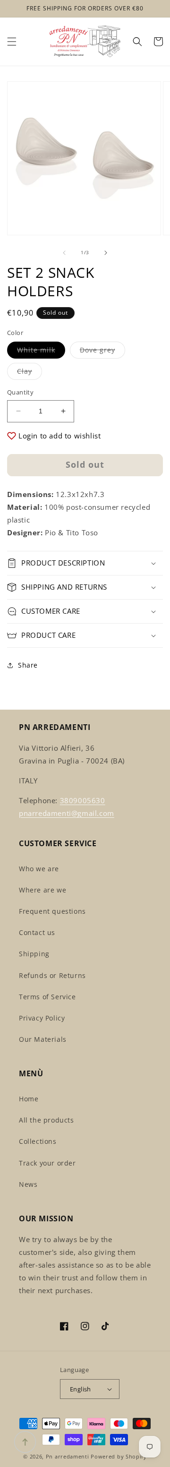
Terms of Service (47, 996)
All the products (46, 1119)
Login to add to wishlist (59, 435)
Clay (29, 373)
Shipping (34, 953)
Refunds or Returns (52, 975)
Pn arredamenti (68, 1456)
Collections (38, 1141)
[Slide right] (105, 252)
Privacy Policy (42, 1017)
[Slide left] (64, 252)
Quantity (20, 392)
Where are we (42, 889)
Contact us (37, 932)
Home (28, 1098)
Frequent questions (52, 911)
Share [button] (28, 665)
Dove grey (102, 352)
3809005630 (82, 800)
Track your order (47, 1162)
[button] (11, 41)
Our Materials (43, 1039)
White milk (41, 352)
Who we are (39, 868)
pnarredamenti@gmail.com (66, 813)
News (28, 1184)
